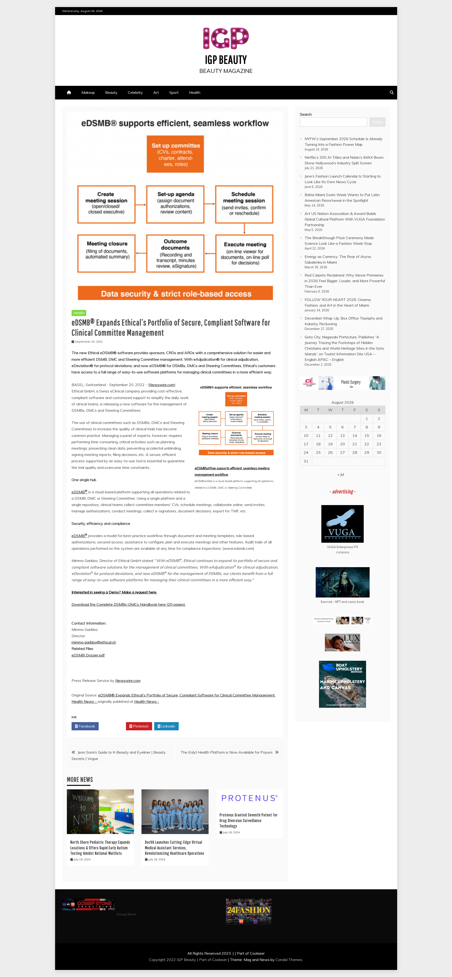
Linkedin (167, 726)
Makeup (88, 92)
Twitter (113, 726)
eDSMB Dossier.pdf (88, 655)
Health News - (84, 701)
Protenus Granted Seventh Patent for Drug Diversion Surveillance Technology (249, 820)
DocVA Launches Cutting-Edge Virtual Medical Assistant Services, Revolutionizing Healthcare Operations (174, 848)
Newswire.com (161, 384)
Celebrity (135, 92)
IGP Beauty (226, 59)
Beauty (111, 92)
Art (156, 92)
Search (306, 114)
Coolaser (219, 959)
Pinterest (140, 726)
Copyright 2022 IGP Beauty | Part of (180, 959)
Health (194, 92)
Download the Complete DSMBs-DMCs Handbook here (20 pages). (129, 604)
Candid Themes (289, 959)
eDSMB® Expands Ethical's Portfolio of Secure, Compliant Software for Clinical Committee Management (187, 695)
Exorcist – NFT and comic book (342, 602)
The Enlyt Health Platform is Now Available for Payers (227, 752)
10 (306, 435)
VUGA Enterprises (340, 547)
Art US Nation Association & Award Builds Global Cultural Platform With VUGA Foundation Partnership (345, 219)
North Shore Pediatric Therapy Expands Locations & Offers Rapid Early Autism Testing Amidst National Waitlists (100, 848)
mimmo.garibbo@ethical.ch (94, 642)
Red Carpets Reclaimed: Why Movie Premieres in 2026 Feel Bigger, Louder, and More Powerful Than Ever (345, 281)
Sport (174, 92)
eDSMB (79, 492)
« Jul (341, 474)
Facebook (86, 726)
